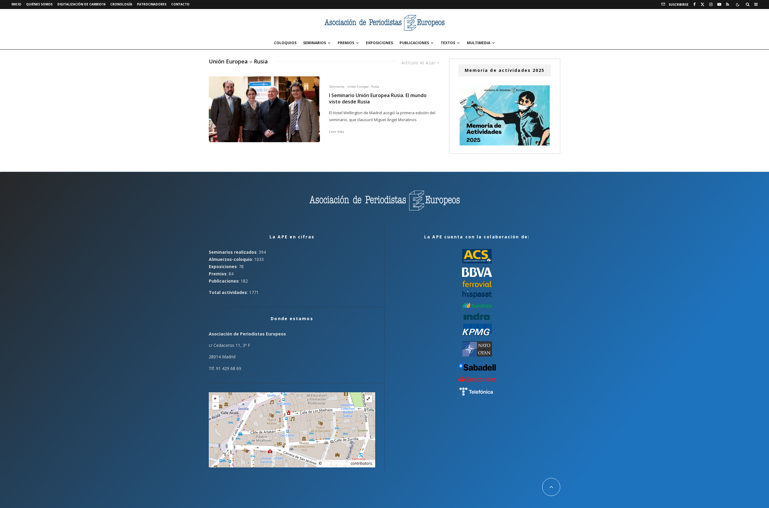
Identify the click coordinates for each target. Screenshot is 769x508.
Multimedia (478, 42)
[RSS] (727, 5)
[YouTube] (719, 5)
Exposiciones (379, 42)
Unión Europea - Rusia (363, 86)
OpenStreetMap (336, 463)
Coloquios (285, 42)
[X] (702, 5)
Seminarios (314, 42)
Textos (448, 42)
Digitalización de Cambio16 (81, 4)
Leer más (336, 131)
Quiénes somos (39, 4)
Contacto (180, 4)
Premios (346, 42)
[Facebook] (694, 5)
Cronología (121, 4)
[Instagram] (711, 5)
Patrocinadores (151, 4)
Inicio (16, 4)
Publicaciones (414, 42)
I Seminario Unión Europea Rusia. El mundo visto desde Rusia (378, 98)
